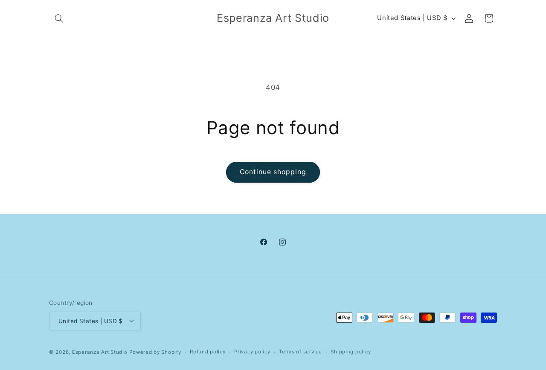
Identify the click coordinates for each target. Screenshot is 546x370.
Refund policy (208, 352)
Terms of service (300, 352)
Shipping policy (351, 352)
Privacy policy (252, 352)
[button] (59, 18)
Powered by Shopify (155, 352)
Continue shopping (273, 172)
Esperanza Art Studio (100, 352)
